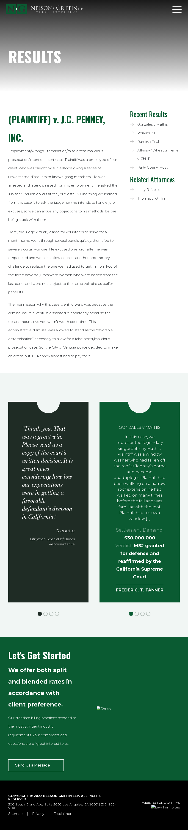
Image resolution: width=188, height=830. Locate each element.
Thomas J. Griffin (151, 198)
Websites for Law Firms (161, 802)
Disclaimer (62, 813)
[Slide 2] (45, 614)
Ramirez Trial (148, 141)
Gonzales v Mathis (152, 124)
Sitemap (15, 813)
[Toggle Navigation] (177, 9)
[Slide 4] (57, 614)
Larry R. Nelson (150, 189)
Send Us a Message (32, 765)
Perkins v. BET (149, 133)
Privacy (38, 813)
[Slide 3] (51, 614)
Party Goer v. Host (152, 167)
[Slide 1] (40, 614)
